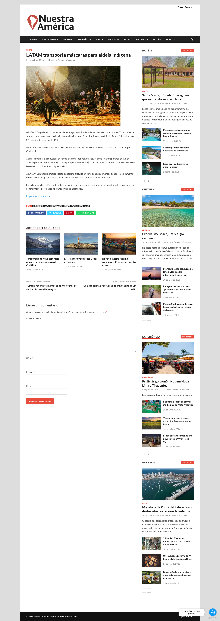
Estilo (127, 39)
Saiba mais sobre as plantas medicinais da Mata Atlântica (178, 403)
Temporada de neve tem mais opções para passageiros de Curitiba (42, 262)
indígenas (38, 206)
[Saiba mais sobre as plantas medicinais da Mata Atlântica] (151, 401)
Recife (67, 206)
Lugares (141, 39)
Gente (99, 39)
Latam (48, 206)
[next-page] (149, 181)
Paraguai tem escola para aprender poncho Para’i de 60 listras (177, 289)
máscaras (57, 206)
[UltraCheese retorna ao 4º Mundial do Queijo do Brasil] (151, 556)
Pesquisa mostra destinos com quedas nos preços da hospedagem (177, 133)
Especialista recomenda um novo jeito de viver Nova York (177, 438)
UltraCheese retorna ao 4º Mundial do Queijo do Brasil (177, 557)
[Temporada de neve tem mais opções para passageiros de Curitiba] (43, 255)
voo (87, 206)
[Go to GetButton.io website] (213, 618)
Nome (30, 358)
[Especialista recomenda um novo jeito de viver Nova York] (151, 435)
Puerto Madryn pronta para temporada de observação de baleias (177, 307)
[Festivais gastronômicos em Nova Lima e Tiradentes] (168, 358)
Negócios (113, 39)
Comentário (33, 318)
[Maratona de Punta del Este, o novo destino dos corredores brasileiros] (168, 484)
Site (28, 386)
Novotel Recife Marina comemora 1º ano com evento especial (119, 262)
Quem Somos (184, 7)
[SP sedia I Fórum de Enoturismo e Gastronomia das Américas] (151, 538)
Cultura (68, 39)
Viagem (33, 39)
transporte (77, 206)
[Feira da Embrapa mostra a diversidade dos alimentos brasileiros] (151, 572)
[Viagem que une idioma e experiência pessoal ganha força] (151, 418)
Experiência (84, 39)
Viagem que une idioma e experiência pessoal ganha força (177, 421)
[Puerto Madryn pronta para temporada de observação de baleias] (151, 304)
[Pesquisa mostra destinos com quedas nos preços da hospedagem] (151, 130)
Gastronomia (50, 39)
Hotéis (157, 39)
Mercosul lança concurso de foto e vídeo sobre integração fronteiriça (178, 271)
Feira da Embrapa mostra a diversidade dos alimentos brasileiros (177, 575)
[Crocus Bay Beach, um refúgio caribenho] (168, 211)
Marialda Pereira (56, 60)
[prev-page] (144, 181)
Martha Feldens (171, 103)
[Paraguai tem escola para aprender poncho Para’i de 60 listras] (151, 286)
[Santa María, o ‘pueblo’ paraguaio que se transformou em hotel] (168, 72)
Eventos (171, 39)
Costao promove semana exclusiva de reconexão (176, 149)
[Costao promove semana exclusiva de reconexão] (151, 147)
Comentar (70, 60)
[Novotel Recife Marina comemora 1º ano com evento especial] (119, 255)
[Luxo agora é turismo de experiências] (151, 164)
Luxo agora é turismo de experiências (175, 165)
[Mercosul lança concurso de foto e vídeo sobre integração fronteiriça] (151, 269)
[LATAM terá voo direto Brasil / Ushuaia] (81, 255)
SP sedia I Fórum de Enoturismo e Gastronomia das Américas (177, 541)
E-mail (30, 372)
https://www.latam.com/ (38, 196)
